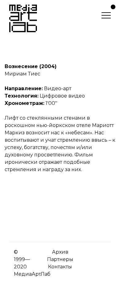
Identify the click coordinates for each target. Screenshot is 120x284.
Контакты (60, 267)
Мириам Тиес (22, 74)
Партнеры (60, 259)
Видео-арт (57, 88)
